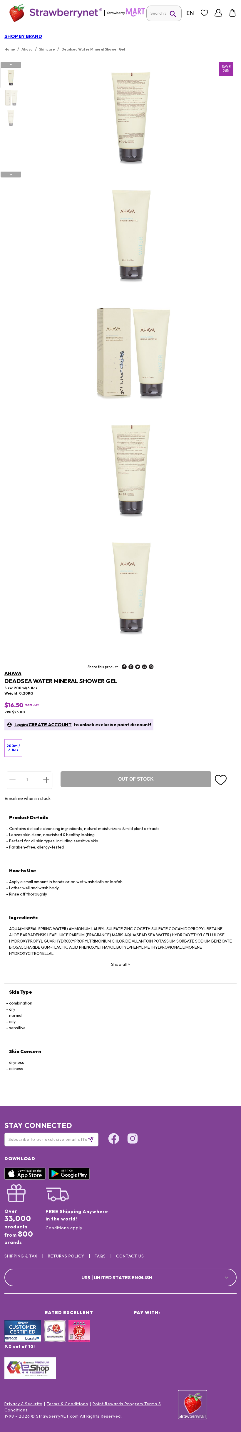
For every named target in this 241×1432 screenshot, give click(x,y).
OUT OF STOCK (136, 779)
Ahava (12, 673)
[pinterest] (130, 667)
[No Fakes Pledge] (79, 1337)
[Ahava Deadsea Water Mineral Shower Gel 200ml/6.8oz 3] (10, 118)
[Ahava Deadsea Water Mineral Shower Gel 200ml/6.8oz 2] (10, 98)
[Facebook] (113, 1139)
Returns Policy (66, 1256)
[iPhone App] (26, 1178)
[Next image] (11, 174)
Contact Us (130, 1256)
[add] (46, 780)
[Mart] (126, 15)
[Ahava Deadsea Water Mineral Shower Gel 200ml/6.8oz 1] (10, 78)
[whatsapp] (151, 667)
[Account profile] (218, 13)
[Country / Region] (190, 13)
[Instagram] (132, 1139)
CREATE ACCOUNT (50, 724)
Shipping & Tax (21, 1256)
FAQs (100, 1256)
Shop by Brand (23, 36)
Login (20, 724)
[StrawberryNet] (53, 13)
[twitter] (137, 667)
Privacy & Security (23, 1403)
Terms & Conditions (67, 1403)
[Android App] (70, 1178)
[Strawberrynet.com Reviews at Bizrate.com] (22, 1340)
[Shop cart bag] (232, 13)
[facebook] (124, 667)
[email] (144, 667)
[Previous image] (11, 65)
